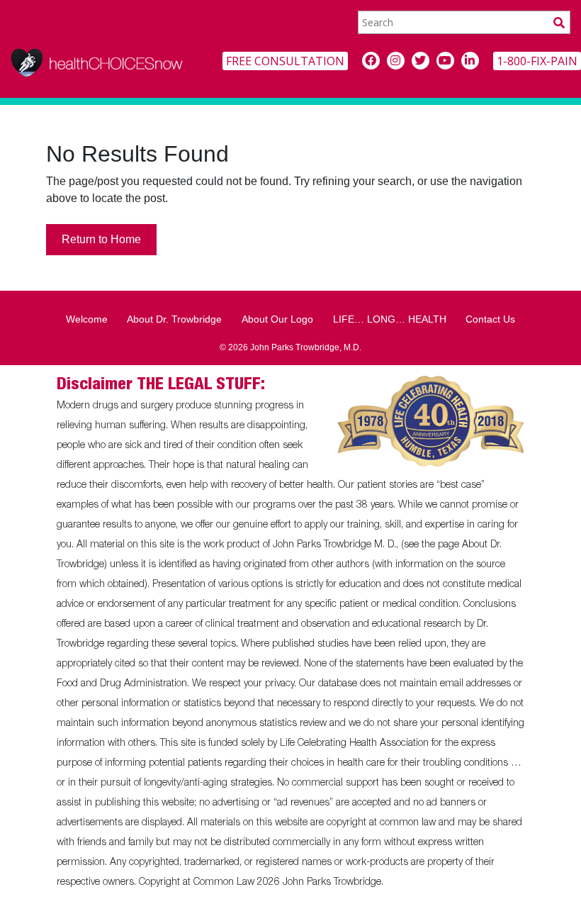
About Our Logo (277, 319)
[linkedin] (470, 60)
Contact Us (490, 319)
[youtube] (445, 60)
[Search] (558, 22)
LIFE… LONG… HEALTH (389, 319)
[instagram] (396, 60)
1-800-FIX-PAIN (537, 61)
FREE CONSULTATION (285, 61)
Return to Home (101, 239)
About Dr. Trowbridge (174, 319)
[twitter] (420, 60)
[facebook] (371, 60)
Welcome (87, 319)
